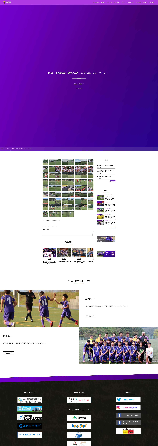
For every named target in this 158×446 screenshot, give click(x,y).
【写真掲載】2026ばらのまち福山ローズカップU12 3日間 (79, 262)
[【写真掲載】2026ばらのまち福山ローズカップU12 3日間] (79, 252)
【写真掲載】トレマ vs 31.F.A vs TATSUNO (105, 165)
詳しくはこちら (90, 316)
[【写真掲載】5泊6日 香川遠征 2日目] (64, 252)
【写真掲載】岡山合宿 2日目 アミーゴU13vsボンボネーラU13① (110, 198)
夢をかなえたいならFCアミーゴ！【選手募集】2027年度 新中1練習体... (105, 171)
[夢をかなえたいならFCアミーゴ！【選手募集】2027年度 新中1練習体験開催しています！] (49, 252)
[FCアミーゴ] (8, 2)
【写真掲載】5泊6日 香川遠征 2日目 (64, 262)
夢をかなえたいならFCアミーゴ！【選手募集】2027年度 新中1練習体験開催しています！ (49, 262)
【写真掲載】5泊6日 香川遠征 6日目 (104, 176)
